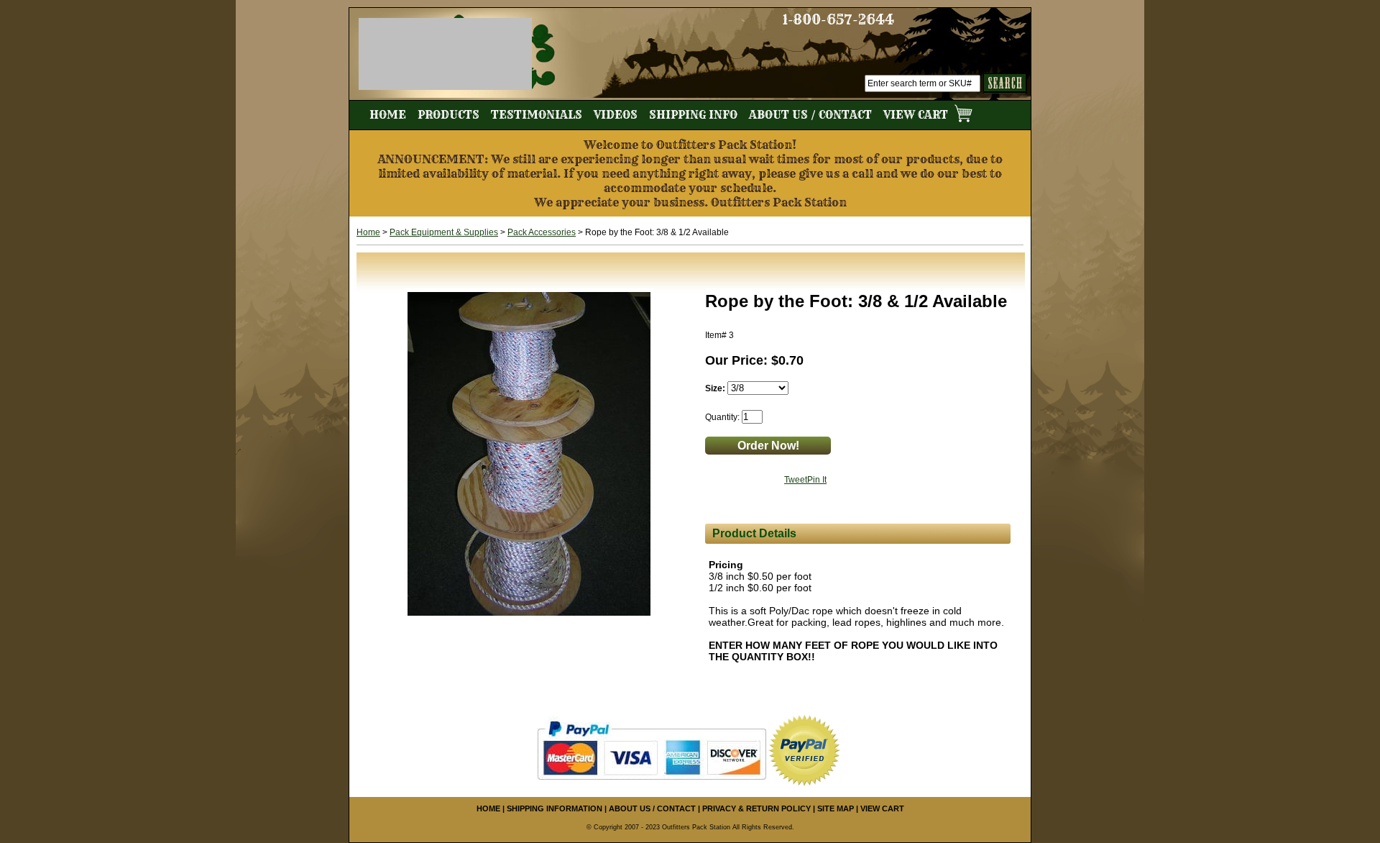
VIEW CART (882, 808)
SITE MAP (835, 808)
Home (387, 115)
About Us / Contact (810, 115)
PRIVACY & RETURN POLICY (756, 808)
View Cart (917, 115)
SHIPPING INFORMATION (554, 808)
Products (448, 115)
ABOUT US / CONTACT (652, 808)
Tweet (795, 480)
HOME (488, 808)
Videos (616, 115)
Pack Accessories (541, 232)
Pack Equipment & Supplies (444, 232)
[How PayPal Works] (651, 749)
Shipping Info (693, 115)
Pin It (817, 480)
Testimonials (536, 115)
